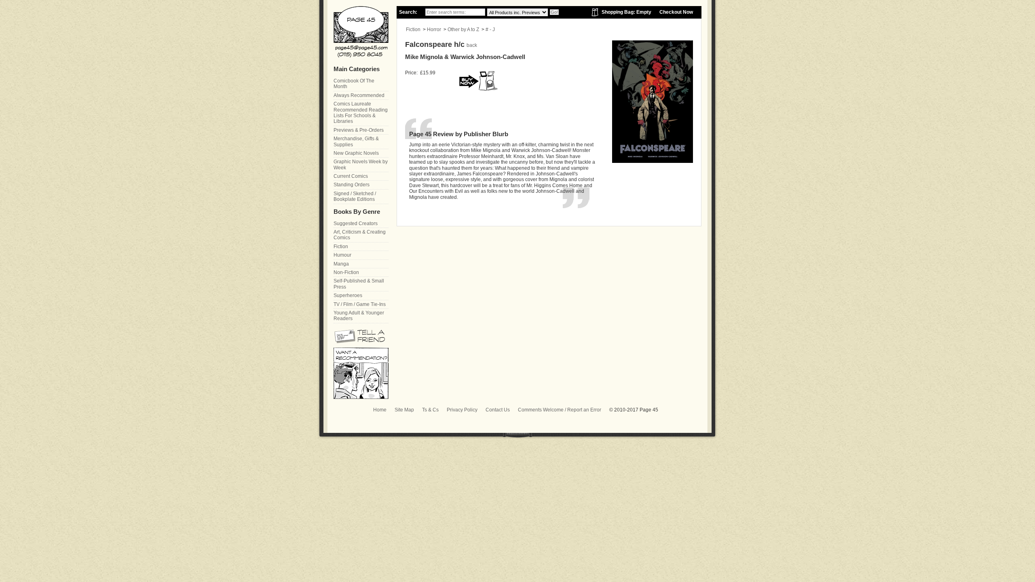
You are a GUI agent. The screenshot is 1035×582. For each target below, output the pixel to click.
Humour (342, 255)
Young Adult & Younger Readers (359, 315)
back (472, 45)
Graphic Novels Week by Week (361, 164)
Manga (341, 264)
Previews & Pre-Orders (359, 130)
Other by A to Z (463, 29)
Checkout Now (676, 12)
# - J (490, 29)
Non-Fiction (346, 272)
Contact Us (498, 410)
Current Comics (351, 176)
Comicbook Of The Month (354, 83)
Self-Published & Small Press (359, 283)
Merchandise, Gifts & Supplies (356, 141)
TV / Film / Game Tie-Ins (360, 304)
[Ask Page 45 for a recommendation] (361, 397)
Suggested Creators (356, 223)
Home (380, 410)
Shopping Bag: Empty (626, 12)
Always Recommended (359, 95)
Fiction (413, 29)
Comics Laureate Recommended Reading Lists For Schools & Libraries (361, 112)
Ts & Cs (430, 410)
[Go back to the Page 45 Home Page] (361, 31)
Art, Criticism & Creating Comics (360, 234)
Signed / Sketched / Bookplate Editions (355, 196)
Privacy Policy (462, 410)
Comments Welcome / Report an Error (559, 410)
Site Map (404, 410)
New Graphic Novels (356, 153)
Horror (434, 29)
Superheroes (348, 295)
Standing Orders (352, 185)
